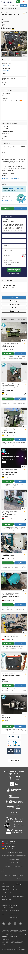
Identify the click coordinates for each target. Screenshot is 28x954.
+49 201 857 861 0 (10, 844)
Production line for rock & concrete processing (14, 855)
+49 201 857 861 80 (10, 846)
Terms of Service (10, 951)
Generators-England (14, 859)
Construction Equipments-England (14, 875)
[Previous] (2, 43)
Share (14, 307)
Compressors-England (14, 879)
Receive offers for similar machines (12, 263)
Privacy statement (14, 273)
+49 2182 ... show (10, 285)
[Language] (24, 1)
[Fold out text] (14, 360)
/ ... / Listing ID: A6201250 (9, 8)
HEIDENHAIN (5, 70)
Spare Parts (5, 65)
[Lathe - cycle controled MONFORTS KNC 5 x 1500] (14, 623)
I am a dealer (8, 260)
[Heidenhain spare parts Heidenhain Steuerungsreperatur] (14, 662)
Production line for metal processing (14, 866)
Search (24, 5)
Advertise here (14, 760)
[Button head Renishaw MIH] (14, 704)
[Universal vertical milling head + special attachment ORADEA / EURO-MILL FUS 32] (14, 581)
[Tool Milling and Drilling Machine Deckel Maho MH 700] (14, 417)
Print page (14, 301)
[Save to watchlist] (24, 13)
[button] (26, 1)
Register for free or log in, (16, 188)
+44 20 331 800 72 (10, 841)
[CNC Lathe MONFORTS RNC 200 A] (14, 543)
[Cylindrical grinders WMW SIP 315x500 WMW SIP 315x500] (14, 332)
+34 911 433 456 (9, 849)
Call (21, 209)
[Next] (25, 43)
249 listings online (7, 200)
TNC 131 (4, 75)
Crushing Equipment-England (14, 862)
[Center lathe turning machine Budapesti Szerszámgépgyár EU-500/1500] (14, 500)
